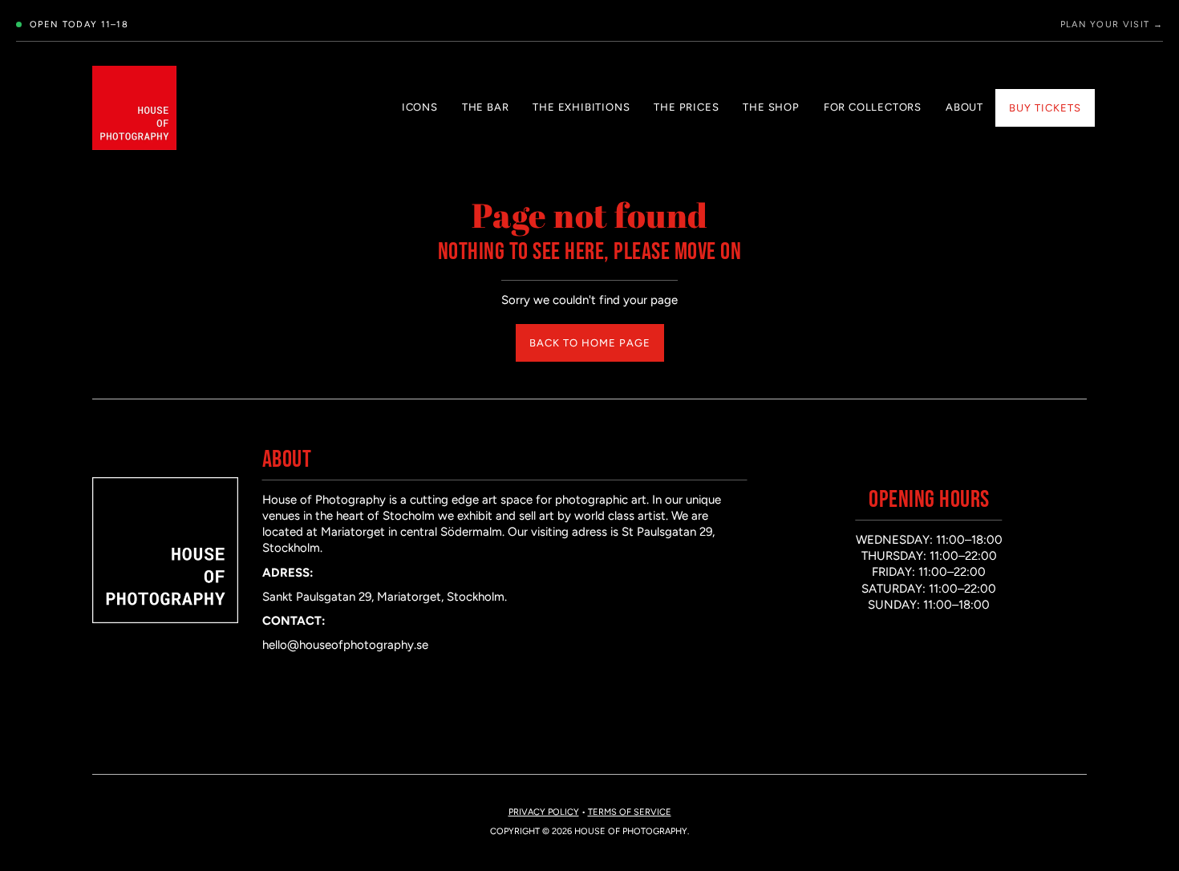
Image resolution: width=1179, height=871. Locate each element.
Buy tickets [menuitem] (1045, 108)
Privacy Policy (543, 812)
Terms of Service (629, 812)
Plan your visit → (1111, 24)
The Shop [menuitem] (771, 107)
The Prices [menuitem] (686, 107)
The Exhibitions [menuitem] (581, 107)
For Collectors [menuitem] (873, 107)
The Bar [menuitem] (485, 107)
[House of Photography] (134, 108)
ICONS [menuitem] (420, 107)
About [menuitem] (964, 107)
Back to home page (589, 343)
